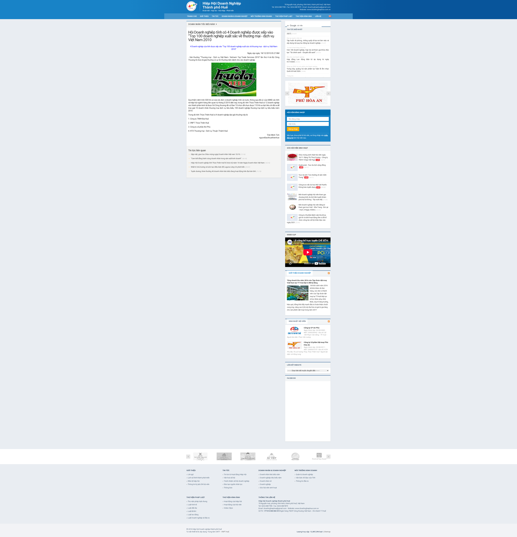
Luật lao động (193, 515)
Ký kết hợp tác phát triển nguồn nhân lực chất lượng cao (308, 70)
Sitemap (327, 532)
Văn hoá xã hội (229, 478)
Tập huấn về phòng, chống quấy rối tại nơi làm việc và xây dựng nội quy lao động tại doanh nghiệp (308, 33)
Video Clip (291, 235)
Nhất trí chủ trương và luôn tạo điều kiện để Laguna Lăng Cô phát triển (218, 167)
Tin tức (215, 16)
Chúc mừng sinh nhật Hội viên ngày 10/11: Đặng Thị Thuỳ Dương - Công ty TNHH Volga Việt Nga (313, 157)
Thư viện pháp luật (283, 16)
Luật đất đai (192, 508)
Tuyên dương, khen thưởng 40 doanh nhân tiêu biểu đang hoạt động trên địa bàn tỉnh (223, 171)
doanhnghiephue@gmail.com (275, 508)
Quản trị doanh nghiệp (304, 474)
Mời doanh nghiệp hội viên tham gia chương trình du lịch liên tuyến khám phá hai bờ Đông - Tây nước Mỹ (313, 197)
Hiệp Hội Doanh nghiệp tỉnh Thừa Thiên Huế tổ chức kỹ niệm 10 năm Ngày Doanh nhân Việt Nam (228, 163)
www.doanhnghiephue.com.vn (307, 508)
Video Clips (228, 508)
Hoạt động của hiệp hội (233, 501)
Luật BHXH (192, 511)
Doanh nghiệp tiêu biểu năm (271, 478)
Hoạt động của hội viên (233, 505)
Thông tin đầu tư (302, 481)
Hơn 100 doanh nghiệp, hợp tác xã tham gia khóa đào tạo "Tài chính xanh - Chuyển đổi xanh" (308, 42)
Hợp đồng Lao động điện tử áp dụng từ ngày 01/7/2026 (308, 51)
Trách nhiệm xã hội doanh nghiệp (236, 481)
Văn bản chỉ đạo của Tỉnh (305, 478)
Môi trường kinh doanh (261, 16)
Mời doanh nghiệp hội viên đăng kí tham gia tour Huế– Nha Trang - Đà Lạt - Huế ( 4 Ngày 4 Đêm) (313, 207)
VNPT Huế (225, 532)
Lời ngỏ (190, 474)
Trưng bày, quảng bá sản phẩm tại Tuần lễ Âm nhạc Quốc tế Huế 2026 (308, 61)
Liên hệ (318, 16)
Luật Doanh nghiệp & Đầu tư (199, 518)
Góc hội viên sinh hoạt (297, 148)
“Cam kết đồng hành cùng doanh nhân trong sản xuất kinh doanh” (216, 158)
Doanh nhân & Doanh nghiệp (234, 16)
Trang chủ (192, 16)
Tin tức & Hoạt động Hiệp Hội (235, 474)
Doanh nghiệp (265, 484)
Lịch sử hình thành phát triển (198, 478)
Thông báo (228, 488)
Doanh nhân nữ (266, 481)
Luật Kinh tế (192, 505)
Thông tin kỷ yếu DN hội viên (198, 484)
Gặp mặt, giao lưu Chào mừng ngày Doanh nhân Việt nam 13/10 (215, 154)
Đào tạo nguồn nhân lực (233, 484)
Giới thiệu (204, 16)
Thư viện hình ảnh (304, 16)
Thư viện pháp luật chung (197, 501)
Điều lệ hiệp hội (194, 481)
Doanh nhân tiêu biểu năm (201, 24)
